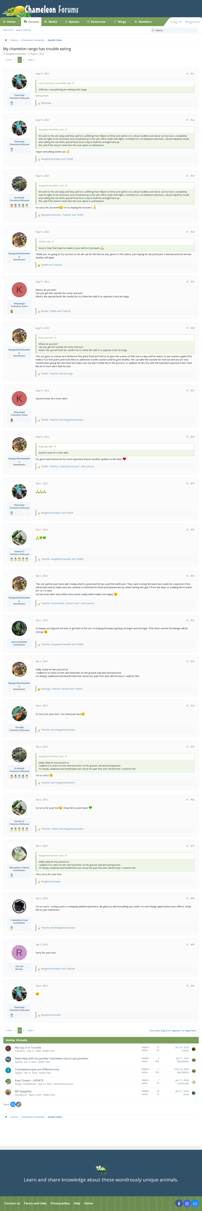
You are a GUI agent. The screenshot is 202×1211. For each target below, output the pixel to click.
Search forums (23, 30)
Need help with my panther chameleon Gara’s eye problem (51, 1058)
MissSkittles (183, 1061)
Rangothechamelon (16, 53)
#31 (192, 575)
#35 (192, 746)
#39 (192, 944)
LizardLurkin (183, 1083)
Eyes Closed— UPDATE (29, 1080)
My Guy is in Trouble (28, 1047)
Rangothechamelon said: (51, 129)
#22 (192, 119)
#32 (192, 620)
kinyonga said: (46, 337)
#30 (192, 529)
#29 (192, 483)
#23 (192, 175)
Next (30, 59)
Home (11, 22)
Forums (33, 22)
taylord (18, 1072)
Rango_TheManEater (25, 1083)
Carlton (185, 1050)
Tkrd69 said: (45, 241)
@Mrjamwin (42, 95)
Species (74, 22)
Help (77, 1203)
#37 (192, 845)
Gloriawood (21, 1094)
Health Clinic (48, 1050)
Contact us (12, 1203)
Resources (98, 22)
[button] (18, 21)
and (57, 158)
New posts (8, 30)
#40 (192, 985)
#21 (192, 73)
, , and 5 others (62, 688)
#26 (192, 327)
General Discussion (63, 1083)
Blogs (122, 22)
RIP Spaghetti (23, 1091)
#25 (192, 281)
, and (62, 214)
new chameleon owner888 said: (55, 83)
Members (145, 22)
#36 (192, 799)
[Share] (187, 74)
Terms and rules (35, 1203)
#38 (192, 898)
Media (52, 22)
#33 (192, 661)
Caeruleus (20, 1050)
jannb (186, 1094)
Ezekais (19, 1061)
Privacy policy (60, 1203)
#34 (192, 705)
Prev (9, 59)
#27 (192, 390)
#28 (192, 436)
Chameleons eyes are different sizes (37, 1069)
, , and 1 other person (67, 466)
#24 (192, 231)
